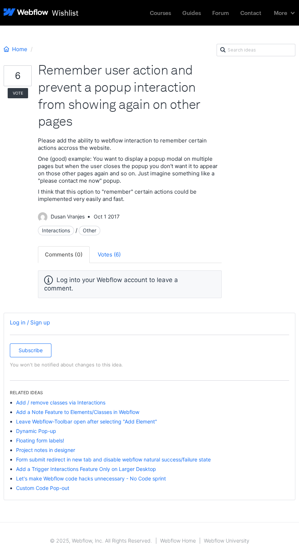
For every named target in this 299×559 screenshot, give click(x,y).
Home (20, 49)
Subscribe (31, 350)
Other (89, 230)
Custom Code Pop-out (42, 488)
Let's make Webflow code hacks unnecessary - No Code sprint (91, 478)
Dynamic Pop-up (36, 431)
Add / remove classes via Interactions (60, 402)
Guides (191, 12)
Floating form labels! (40, 440)
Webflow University (226, 540)
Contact (250, 12)
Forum (220, 12)
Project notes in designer (45, 450)
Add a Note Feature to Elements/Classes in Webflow (77, 412)
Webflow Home (178, 540)
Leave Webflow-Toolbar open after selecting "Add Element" (86, 421)
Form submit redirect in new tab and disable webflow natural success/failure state (113, 459)
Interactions (56, 230)
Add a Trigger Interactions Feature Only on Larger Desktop (86, 469)
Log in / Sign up (30, 322)
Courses (160, 12)
